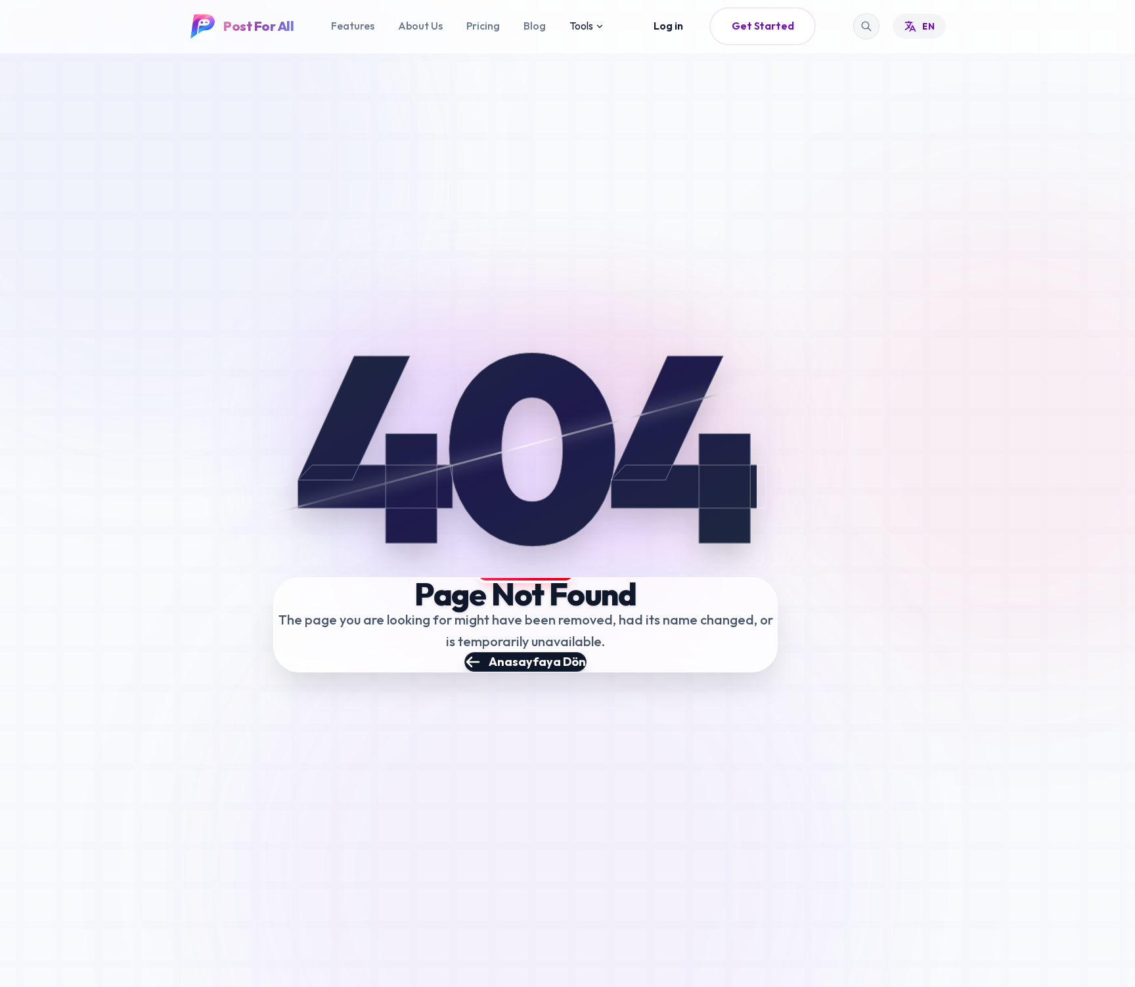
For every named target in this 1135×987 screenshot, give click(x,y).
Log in (668, 25)
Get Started (762, 25)
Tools (581, 25)
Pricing (483, 25)
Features (352, 25)
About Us (420, 25)
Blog (534, 25)
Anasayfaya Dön (537, 661)
